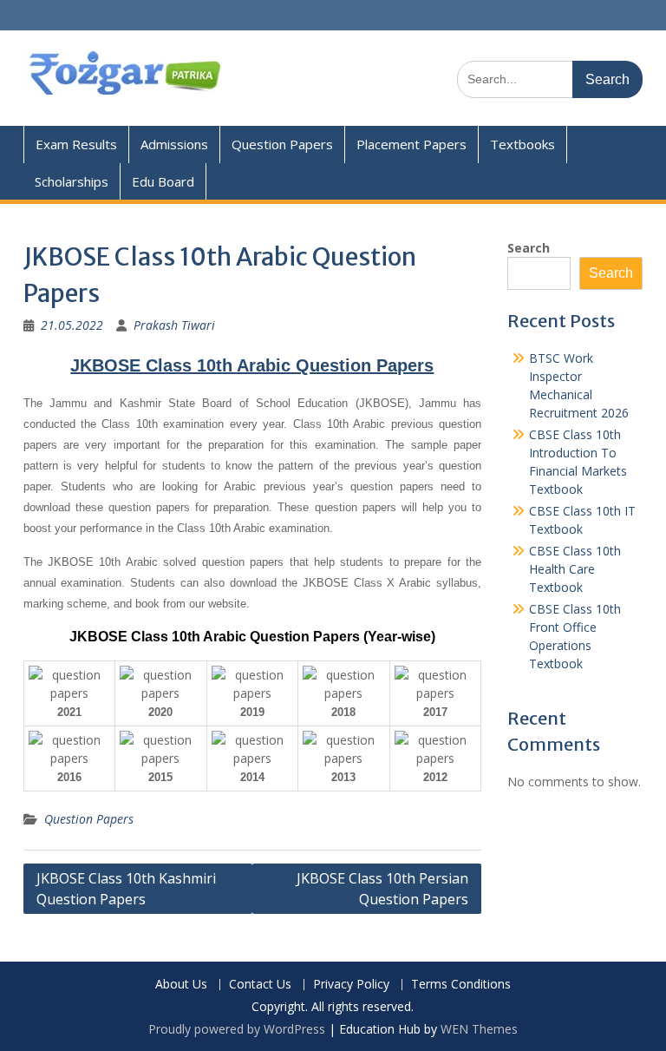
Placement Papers (411, 144)
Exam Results (76, 144)
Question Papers (282, 144)
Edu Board (163, 181)
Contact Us (260, 984)
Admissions (174, 144)
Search (528, 248)
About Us (181, 984)
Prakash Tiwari (174, 325)
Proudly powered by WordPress (236, 1029)
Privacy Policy (351, 984)
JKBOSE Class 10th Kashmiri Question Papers (126, 889)
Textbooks (522, 144)
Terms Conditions (461, 984)
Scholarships (71, 181)
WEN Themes (479, 1029)
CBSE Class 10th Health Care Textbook (575, 568)
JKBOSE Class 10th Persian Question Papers (382, 889)
